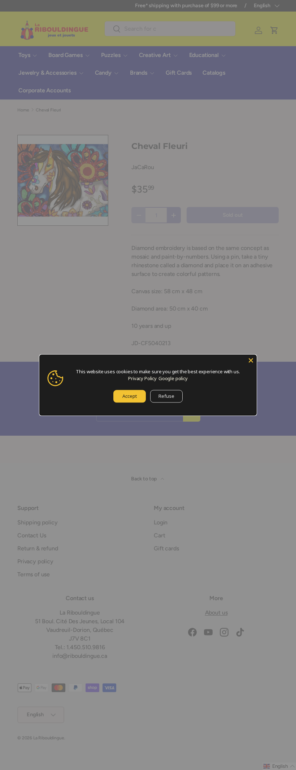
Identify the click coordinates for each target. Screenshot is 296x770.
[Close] (250, 360)
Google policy (173, 378)
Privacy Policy (142, 378)
